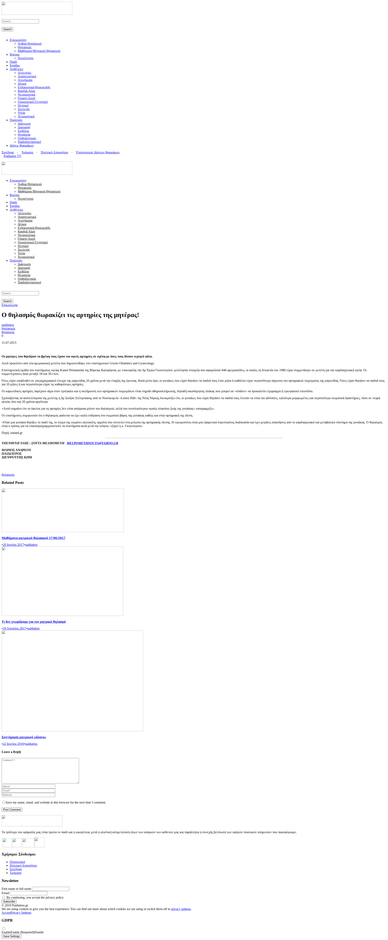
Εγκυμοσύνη (18, 40)
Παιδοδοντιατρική (29, 142)
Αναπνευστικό (27, 76)
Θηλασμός (25, 47)
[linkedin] (7, 159)
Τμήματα (27, 152)
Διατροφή (24, 127)
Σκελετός (24, 109)
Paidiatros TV (12, 156)
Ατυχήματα (25, 80)
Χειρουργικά (26, 116)
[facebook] (5, 159)
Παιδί (13, 61)
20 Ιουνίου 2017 (13, 544)
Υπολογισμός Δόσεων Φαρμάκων (98, 152)
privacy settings (181, 909)
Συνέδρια (8, 152)
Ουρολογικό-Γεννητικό (33, 102)
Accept (6, 912)
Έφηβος (15, 65)
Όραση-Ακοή (26, 98)
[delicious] (3, 159)
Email (5, 893)
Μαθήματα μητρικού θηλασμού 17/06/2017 (33, 538)
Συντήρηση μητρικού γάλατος (24, 737)
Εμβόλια (23, 131)
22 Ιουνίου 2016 (13, 743)
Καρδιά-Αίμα (26, 91)
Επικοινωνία (10, 305)
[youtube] (10, 159)
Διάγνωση (24, 123)
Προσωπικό (17, 862)
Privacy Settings (21, 912)
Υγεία (21, 112)
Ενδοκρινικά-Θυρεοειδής (34, 87)
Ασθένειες (16, 69)
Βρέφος (15, 54)
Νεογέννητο (25, 58)
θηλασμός (8, 332)
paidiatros (8, 325)
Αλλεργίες (24, 72)
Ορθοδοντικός (27, 138)
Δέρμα (22, 83)
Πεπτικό (23, 105)
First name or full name (16, 888)
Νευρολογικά (26, 94)
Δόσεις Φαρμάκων (22, 145)
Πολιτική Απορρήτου (54, 152)
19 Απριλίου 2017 (14, 628)
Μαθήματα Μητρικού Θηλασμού (39, 51)
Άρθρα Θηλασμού (30, 43)
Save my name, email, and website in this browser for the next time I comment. (56, 802)
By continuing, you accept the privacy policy (35, 897)
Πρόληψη (16, 120)
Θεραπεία (24, 134)
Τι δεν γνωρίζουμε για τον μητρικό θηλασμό (34, 622)
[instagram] (12, 159)
